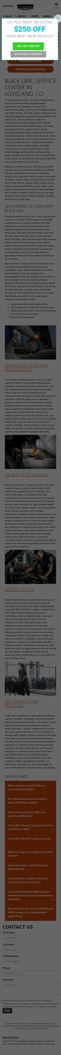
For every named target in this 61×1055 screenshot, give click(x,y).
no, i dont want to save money (28, 54)
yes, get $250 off (28, 46)
